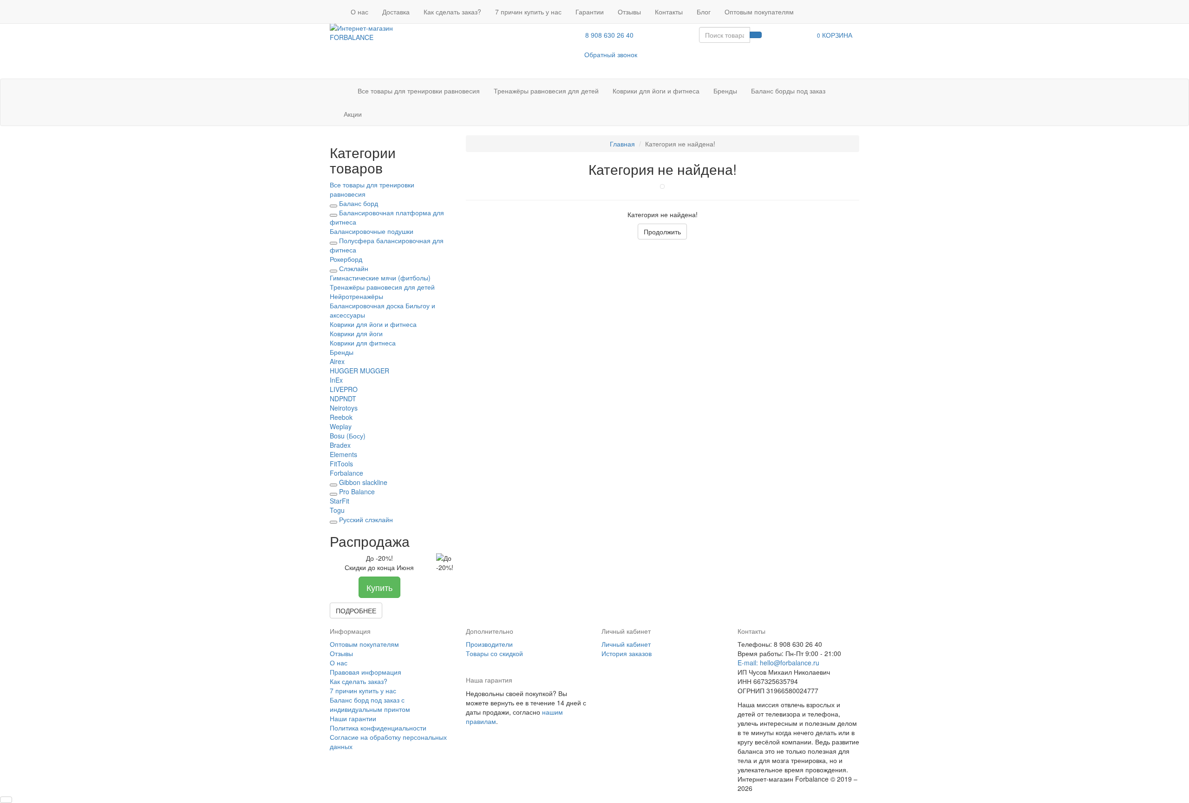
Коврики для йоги (356, 333)
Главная (622, 143)
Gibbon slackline (363, 482)
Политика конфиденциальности (378, 727)
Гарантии (589, 11)
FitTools (341, 463)
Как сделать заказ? (452, 11)
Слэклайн (353, 268)
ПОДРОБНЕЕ (356, 610)
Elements (343, 454)
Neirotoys (344, 407)
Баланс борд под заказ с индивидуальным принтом (370, 704)
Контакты (669, 11)
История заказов (626, 653)
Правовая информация (365, 672)
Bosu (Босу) (348, 435)
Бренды (725, 90)
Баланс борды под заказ (788, 90)
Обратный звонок (610, 54)
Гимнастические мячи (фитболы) (380, 277)
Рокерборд (346, 259)
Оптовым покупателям (759, 11)
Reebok (341, 417)
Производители (489, 644)
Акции (353, 114)
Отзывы (629, 11)
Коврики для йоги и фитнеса (656, 90)
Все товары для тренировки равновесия (419, 90)
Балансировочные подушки (371, 231)
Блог (704, 11)
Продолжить (662, 231)
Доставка (396, 11)
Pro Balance (357, 491)
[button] (834, 35)
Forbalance (346, 473)
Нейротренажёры (356, 296)
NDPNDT (343, 398)
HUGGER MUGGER (359, 370)
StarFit (339, 500)
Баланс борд (358, 203)
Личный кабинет (626, 644)
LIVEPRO (344, 389)
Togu (337, 510)
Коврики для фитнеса (363, 342)
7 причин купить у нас (528, 11)
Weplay (341, 426)
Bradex (340, 445)
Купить (379, 587)
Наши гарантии (353, 718)
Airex (337, 361)
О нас (359, 11)
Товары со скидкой (494, 653)
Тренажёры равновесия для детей (546, 90)
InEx (336, 380)
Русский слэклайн (366, 519)
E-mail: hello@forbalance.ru (778, 662)
